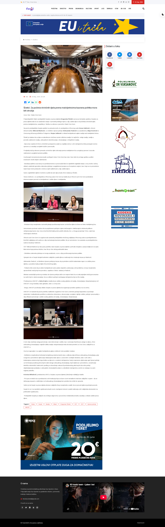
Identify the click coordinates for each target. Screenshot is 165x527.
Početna (54, 9)
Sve (130, 9)
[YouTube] (126, 2)
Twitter (120, 58)
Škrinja (109, 9)
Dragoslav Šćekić (65, 404)
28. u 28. (123, 9)
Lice (102, 9)
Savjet (40, 404)
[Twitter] (121, 2)
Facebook (109, 58)
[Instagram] (128, 2)
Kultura (89, 9)
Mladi (55, 404)
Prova (71, 9)
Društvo (63, 9)
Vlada (33, 404)
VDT (75, 404)
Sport (96, 9)
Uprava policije (91, 404)
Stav (116, 9)
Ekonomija (79, 9)
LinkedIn (129, 58)
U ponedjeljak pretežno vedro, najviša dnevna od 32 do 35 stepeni (52, 15)
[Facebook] (118, 2)
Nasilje (48, 404)
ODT (82, 404)
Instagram (109, 68)
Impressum (140, 523)
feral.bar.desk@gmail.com (31, 499)
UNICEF (27, 407)
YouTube (139, 58)
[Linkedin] (123, 2)
